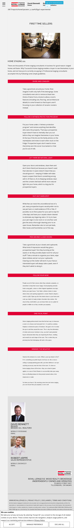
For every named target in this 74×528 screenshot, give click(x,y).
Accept (12, 524)
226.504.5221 (22, 464)
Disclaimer (46, 500)
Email (13, 434)
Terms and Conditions (61, 500)
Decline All (59, 524)
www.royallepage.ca (17, 500)
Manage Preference (35, 524)
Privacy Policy (39, 520)
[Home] (18, 4)
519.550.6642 (22, 431)
